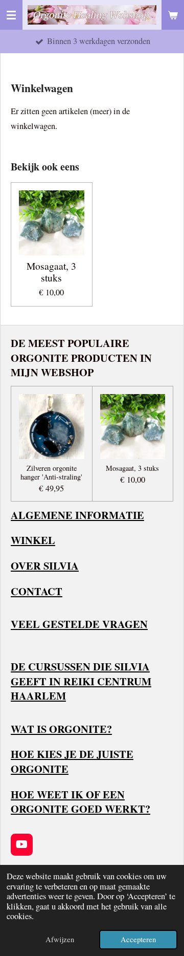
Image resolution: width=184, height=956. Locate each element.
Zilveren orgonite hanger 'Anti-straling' (51, 473)
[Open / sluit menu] (11, 15)
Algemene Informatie (77, 515)
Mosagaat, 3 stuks (51, 272)
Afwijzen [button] (59, 939)
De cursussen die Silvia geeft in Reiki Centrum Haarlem (81, 681)
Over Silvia (45, 565)
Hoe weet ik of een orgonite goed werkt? (80, 802)
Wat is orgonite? (61, 728)
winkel (33, 540)
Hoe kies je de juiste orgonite (72, 761)
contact (36, 591)
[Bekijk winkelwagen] (173, 15)
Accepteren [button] (138, 939)
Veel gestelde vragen (79, 624)
